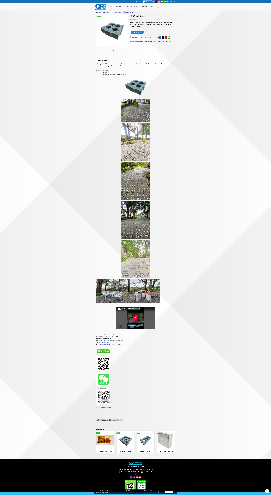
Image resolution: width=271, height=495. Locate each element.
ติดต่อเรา (144, 7)
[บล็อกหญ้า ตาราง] (112, 31)
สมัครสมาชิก (148, 1)
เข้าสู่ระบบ (139, 1)
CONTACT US (135, 464)
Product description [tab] (102, 60)
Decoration (139, 42)
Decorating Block (150, 42)
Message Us (138, 32)
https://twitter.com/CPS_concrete (110, 342)
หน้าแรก (110, 7)
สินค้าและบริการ (118, 7)
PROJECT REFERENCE (132, 7)
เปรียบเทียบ (150, 37)
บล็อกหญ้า (160, 42)
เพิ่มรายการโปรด (136, 37)
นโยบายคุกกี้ (107, 492)
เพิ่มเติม (151, 7)
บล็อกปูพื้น (168, 42)
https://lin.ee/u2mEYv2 (105, 341)
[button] (157, 7)
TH (173, 1)
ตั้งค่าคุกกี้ (161, 491)
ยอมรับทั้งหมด (169, 491)
